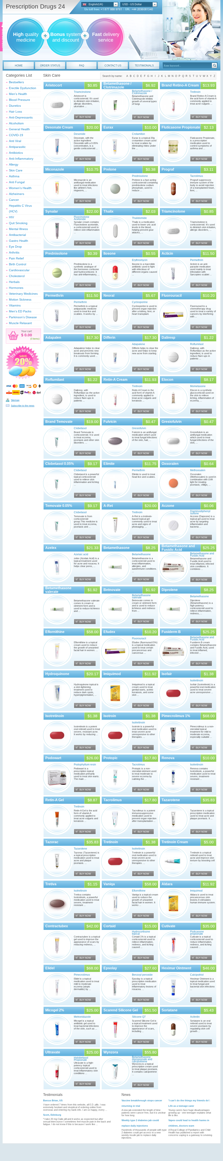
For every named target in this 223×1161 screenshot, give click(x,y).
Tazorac (51, 842)
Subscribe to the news (22, 405)
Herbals (14, 282)
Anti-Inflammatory (21, 158)
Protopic (110, 758)
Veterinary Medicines (23, 293)
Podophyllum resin (85, 764)
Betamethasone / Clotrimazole (117, 85)
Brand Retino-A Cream (180, 85)
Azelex (50, 548)
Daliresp (168, 337)
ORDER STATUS (50, 65)
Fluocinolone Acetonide (81, 218)
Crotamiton (138, 133)
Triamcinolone (82, 91)
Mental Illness (18, 229)
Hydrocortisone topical (141, 932)
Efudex (109, 632)
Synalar (51, 211)
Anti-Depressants (21, 117)
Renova (168, 758)
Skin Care (15, 170)
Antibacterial (17, 235)
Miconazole (54, 169)
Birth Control (17, 264)
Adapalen (53, 337)
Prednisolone (140, 176)
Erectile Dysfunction (22, 88)
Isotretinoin (196, 680)
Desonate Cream (59, 127)
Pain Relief (16, 258)
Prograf (168, 169)
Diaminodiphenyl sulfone (200, 512)
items (36, 338)
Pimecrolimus (82, 974)
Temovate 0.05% (58, 506)
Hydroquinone (57, 674)
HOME (19, 65)
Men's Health (18, 94)
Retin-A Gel (54, 800)
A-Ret (108, 506)
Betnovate (111, 590)
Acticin (167, 253)
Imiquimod (112, 674)
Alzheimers (16, 194)
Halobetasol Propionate (81, 1058)
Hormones (16, 287)
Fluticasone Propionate (181, 127)
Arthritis (14, 252)
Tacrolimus (196, 176)
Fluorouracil (172, 295)
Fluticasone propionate (197, 932)
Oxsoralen (170, 463)
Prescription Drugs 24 (35, 6)
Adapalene (138, 344)
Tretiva (50, 884)
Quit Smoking (18, 223)
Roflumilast (196, 344)
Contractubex (56, 926)
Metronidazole (82, 1016)
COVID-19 (16, 135)
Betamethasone (116, 548)
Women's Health (20, 188)
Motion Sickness (20, 299)
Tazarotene (171, 800)
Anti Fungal (17, 182)
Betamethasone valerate (141, 596)
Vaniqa (109, 884)
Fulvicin (110, 421)
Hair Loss (15, 111)
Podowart (53, 758)
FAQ (81, 65)
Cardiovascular (19, 270)
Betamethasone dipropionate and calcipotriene (142, 1059)
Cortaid (109, 926)
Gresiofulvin (139, 428)
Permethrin (196, 260)
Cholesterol (17, 276)
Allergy (13, 164)
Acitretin (195, 1016)
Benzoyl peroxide (142, 974)
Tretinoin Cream (175, 842)
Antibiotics (16, 152)
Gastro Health (18, 240)
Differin (109, 337)
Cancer (14, 199)
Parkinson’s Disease (23, 317)
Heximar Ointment (176, 968)
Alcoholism (16, 123)
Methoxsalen (197, 470)
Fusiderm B (171, 632)
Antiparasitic (17, 147)
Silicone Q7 (139, 1016)
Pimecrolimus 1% (176, 716)
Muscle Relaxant (20, 323)
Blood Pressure (19, 100)
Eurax (108, 127)
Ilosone (109, 253)
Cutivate (168, 926)
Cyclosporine (140, 302)
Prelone (109, 169)
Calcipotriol (197, 974)
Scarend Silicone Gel (120, 1010)
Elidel (49, 968)
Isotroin (109, 716)
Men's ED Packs (20, 311)
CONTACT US (113, 65)
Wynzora (110, 1052)
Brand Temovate (59, 421)
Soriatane (169, 1010)
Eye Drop (15, 246)
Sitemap (15, 400)
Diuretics (15, 105)
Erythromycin (139, 260)
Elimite (109, 463)
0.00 (27, 335)
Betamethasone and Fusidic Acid (178, 548)
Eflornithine (54, 632)
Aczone (168, 506)
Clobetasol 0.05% (59, 463)
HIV (11, 217)
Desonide (79, 133)
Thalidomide (139, 218)
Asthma (14, 176)
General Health (19, 129)
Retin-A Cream (115, 379)
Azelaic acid (81, 554)
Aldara (167, 884)
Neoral (108, 295)
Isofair (167, 674)
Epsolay (110, 968)
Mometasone (198, 386)
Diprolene (170, 590)
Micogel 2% (54, 1010)
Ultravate (52, 1052)
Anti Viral (15, 141)
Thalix (108, 211)
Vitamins (15, 305)
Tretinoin (195, 91)
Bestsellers (16, 82)
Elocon (167, 379)
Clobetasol (80, 428)
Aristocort (53, 85)
